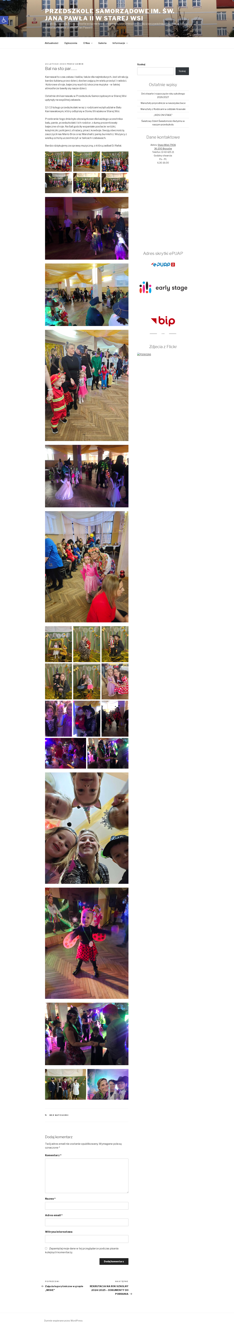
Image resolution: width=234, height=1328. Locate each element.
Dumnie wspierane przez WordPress (63, 1320)
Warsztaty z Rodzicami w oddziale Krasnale (163, 109)
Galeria (102, 43)
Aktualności (51, 43)
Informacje (119, 43)
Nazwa (50, 1198)
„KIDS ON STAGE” (163, 115)
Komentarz (53, 1155)
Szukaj (141, 64)
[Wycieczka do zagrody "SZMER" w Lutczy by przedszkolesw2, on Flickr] (144, 354)
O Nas (86, 43)
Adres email (54, 1215)
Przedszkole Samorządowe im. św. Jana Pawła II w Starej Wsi (110, 15)
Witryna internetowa (58, 1231)
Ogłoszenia (70, 43)
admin (79, 64)
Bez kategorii (59, 1115)
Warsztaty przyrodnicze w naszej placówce (163, 103)
